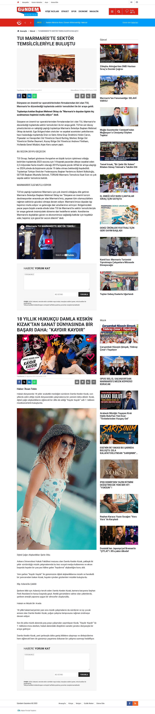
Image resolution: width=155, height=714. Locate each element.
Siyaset (65, 11)
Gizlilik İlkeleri (89, 703)
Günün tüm (130, 22)
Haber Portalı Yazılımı (28, 711)
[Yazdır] (77, 96)
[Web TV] (131, 2)
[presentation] (25, 22)
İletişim (78, 703)
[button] (82, 96)
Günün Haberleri (37, 2)
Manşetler (25, 2)
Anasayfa (23, 31)
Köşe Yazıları (52, 11)
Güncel (32, 31)
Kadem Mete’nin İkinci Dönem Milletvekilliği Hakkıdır (66, 22)
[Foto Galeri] (137, 2)
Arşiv (46, 2)
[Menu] (112, 11)
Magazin (94, 11)
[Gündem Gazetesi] (29, 11)
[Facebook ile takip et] (129, 703)
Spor (73, 11)
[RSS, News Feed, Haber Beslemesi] (135, 703)
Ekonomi (83, 11)
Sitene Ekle (54, 2)
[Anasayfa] (18, 2)
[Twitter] (24, 96)
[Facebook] (19, 96)
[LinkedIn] (29, 96)
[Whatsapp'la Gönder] (34, 96)
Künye (71, 703)
